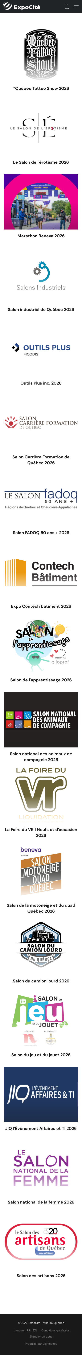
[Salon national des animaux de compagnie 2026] (41, 719)
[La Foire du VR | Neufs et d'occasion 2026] (41, 795)
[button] (22, 6)
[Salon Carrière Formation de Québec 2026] (41, 422)
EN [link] (35, 1330)
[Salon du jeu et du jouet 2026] (41, 1020)
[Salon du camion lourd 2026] (41, 947)
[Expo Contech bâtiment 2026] (41, 572)
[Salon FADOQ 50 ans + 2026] (41, 498)
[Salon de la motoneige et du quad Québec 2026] (41, 871)
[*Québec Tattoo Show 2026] (41, 54)
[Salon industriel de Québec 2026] (41, 275)
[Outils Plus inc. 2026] (41, 349)
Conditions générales (55, 1330)
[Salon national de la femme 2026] (41, 1168)
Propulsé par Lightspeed (41, 1343)
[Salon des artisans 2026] (41, 1241)
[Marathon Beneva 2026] (41, 202)
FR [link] (29, 1330)
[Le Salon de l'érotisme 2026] (41, 128)
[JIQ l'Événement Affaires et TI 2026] (41, 1094)
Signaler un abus (41, 1336)
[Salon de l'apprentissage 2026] (41, 646)
